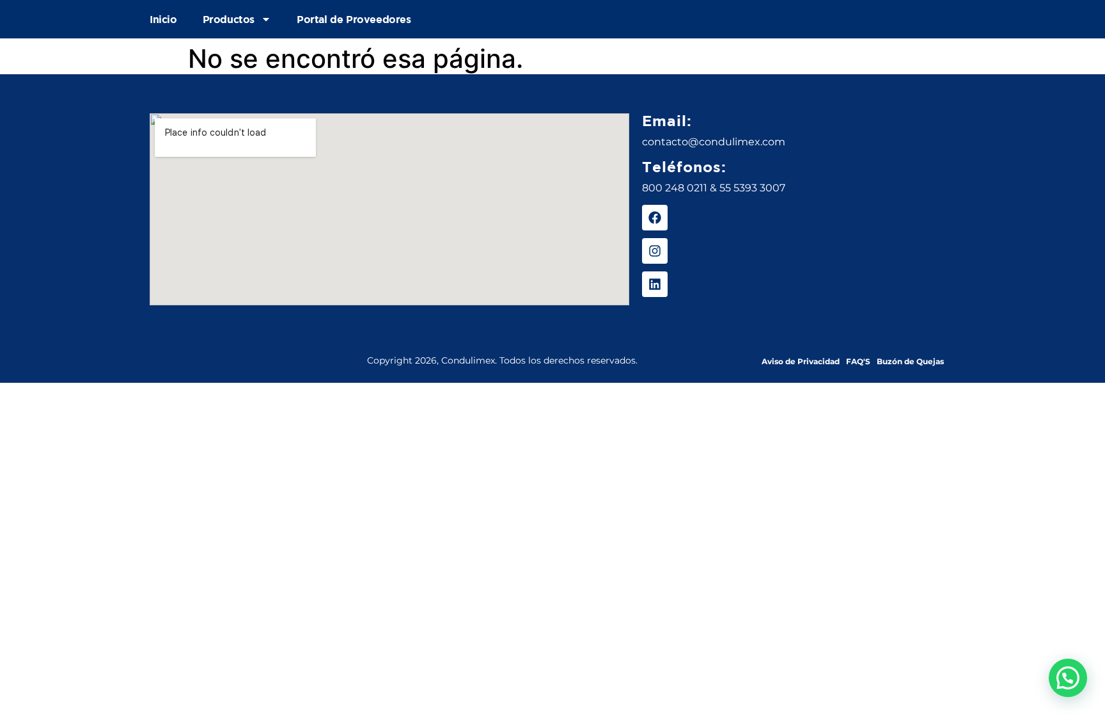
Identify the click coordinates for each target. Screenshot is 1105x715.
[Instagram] (655, 251)
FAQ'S (858, 361)
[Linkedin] (655, 284)
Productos (229, 19)
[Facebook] (655, 217)
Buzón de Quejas (910, 361)
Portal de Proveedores (354, 19)
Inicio (163, 19)
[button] (1068, 678)
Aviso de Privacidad (801, 361)
